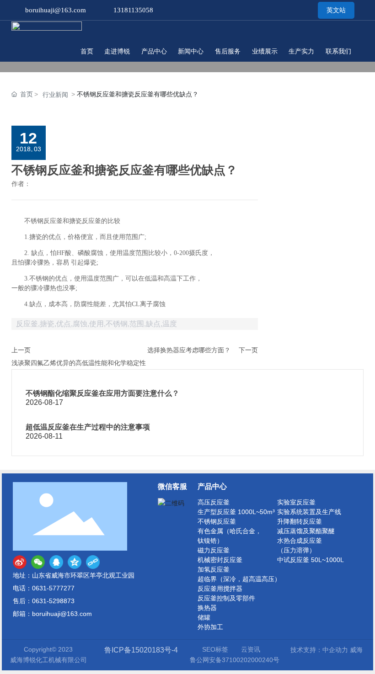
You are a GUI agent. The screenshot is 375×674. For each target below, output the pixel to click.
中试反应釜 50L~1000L (310, 559)
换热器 (207, 607)
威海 (356, 649)
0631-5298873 (53, 601)
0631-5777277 (53, 588)
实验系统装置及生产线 (309, 511)
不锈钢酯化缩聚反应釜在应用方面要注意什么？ (102, 393)
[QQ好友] (56, 562)
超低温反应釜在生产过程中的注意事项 (88, 427)
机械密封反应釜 (220, 559)
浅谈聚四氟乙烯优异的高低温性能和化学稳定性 (78, 362)
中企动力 (335, 649)
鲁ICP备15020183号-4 (141, 650)
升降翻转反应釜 (299, 521)
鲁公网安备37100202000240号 (234, 659)
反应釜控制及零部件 (226, 598)
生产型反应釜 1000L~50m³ (236, 511)
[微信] (38, 562)
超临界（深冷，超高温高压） (239, 579)
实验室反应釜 (296, 502)
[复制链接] (93, 562)
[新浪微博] (20, 562)
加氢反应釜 (214, 569)
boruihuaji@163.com (55, 10)
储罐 (204, 617)
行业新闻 (55, 94)
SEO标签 (215, 649)
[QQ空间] (74, 562)
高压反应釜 (214, 502)
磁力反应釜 (214, 550)
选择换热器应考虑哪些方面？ (188, 350)
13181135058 (133, 10)
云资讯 (250, 649)
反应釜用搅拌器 (220, 588)
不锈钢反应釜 (217, 521)
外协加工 (210, 627)
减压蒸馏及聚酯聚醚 (306, 531)
